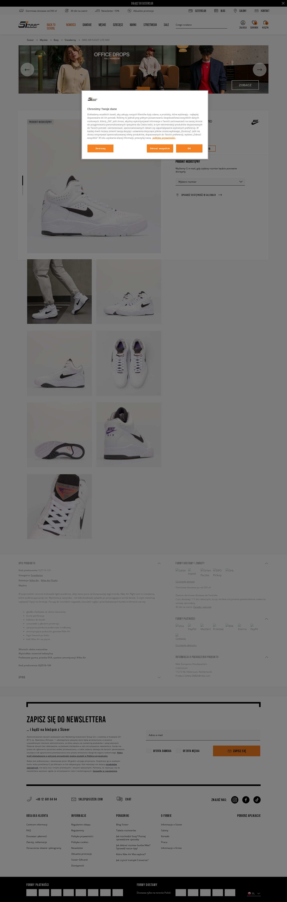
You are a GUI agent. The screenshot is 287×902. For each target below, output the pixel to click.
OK (189, 148)
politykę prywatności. (164, 137)
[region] (144, 124)
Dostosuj (100, 148)
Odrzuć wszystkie (160, 148)
